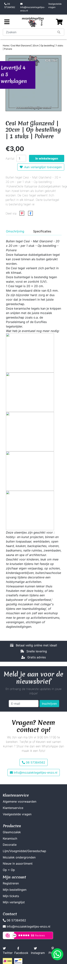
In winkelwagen (46, 158)
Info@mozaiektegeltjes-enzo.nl (32, 9)
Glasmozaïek (12, 832)
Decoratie (10, 844)
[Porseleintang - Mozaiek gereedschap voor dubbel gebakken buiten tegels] (30, 352)
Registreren (11, 883)
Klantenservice (13, 808)
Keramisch (10, 838)
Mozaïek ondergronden (19, 857)
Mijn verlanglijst (14, 902)
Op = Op (9, 870)
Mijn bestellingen (14, 890)
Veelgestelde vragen (55, 5)
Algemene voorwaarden (19, 801)
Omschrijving (15, 231)
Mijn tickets (11, 896)
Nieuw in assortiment (18, 863)
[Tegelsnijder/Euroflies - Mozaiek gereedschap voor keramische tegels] (30, 392)
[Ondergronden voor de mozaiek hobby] (30, 510)
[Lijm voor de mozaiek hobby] (30, 431)
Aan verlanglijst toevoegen (43, 167)
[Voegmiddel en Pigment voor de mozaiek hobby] (30, 471)
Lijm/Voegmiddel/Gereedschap (24, 851)
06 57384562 (9, 5)
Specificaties (42, 231)
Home (6, 45)
